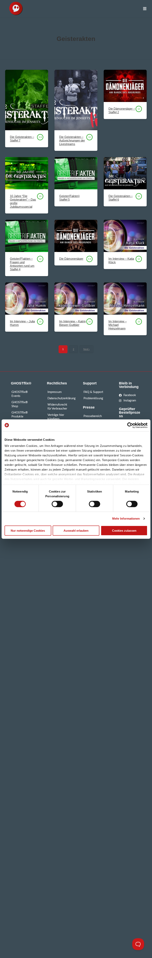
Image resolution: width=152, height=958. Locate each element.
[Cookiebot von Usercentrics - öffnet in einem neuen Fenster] (130, 425)
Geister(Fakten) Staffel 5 (69, 197)
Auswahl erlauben (76, 530)
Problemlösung (93, 398)
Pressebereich (93, 416)
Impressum (55, 392)
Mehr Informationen (126, 518)
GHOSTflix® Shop (19, 404)
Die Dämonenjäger (71, 258)
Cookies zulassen (124, 530)
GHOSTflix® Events (19, 394)
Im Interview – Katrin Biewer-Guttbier (72, 323)
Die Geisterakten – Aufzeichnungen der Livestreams (72, 140)
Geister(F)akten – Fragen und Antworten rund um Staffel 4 (22, 264)
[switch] (57, 504)
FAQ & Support (93, 392)
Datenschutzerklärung (58, 398)
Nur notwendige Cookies (28, 530)
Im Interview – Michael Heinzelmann (117, 325)
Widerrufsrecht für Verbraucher (57, 406)
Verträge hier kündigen (56, 416)
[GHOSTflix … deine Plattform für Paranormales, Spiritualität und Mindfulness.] (16, 9)
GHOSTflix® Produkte (19, 414)
